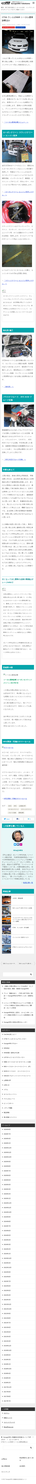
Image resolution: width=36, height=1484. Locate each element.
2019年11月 (7, 1345)
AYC (15, 806)
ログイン (6, 1413)
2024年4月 (7, 1240)
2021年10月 (7, 1309)
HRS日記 (7, 1048)
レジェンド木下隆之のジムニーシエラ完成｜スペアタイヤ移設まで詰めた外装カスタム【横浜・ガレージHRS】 (18, 1005)
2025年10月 (7, 1157)
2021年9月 (7, 1313)
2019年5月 (7, 1355)
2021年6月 (7, 1327)
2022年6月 (7, 1286)
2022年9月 (7, 1272)
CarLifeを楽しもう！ (10, 1034)
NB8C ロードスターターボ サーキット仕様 (17, 1062)
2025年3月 (7, 1189)
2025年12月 (7, 1148)
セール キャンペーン (8, 27)
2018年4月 (7, 1373)
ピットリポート (20, 27)
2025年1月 (7, 1198)
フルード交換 (12, 812)
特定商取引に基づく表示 (27, 1459)
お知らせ (6, 1085)
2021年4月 (7, 1336)
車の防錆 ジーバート (10, 1117)
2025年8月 (7, 1166)
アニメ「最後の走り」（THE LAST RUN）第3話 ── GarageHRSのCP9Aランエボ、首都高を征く (18, 995)
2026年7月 (7, 1134)
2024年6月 (7, 1230)
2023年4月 (7, 1263)
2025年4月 (7, 1184)
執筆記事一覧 (28, 883)
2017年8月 (7, 1396)
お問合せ (4, 1459)
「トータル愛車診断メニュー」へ (16, 122)
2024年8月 (7, 1221)
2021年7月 (7, 1322)
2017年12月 (7, 1387)
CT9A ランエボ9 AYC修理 (20, 927)
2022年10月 (7, 1267)
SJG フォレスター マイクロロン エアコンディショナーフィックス (10, 963)
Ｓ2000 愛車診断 (17, 898)
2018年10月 (7, 1369)
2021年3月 (7, 1341)
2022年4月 (7, 1295)
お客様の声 (22, 806)
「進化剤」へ (9, 387)
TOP (17, 1437)
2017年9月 (7, 1392)
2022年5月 (7, 1290)
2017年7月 (7, 1401)
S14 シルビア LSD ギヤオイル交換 (22, 908)
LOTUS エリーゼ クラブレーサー (14, 1057)
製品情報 (6, 1112)
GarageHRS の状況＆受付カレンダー (15, 1022)
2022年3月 (7, 1299)
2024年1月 (7, 1253)
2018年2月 (7, 1382)
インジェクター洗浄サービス (20, 937)
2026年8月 (7, 1129)
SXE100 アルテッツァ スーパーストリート (17, 1076)
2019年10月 (7, 1350)
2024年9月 (7, 1217)
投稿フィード (8, 1418)
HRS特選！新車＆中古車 (11, 1053)
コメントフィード (9, 1422)
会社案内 (22, 1466)
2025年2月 (7, 1194)
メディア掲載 (8, 1108)
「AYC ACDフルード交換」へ (15, 459)
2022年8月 (7, 1276)
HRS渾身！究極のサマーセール (15, 798)
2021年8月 (7, 1318)
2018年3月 (7, 1378)
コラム (6, 1089)
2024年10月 (7, 1212)
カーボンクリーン (13, 809)
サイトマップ (6, 1472)
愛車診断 (21, 812)
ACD (9, 806)
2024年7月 (7, 1226)
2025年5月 (7, 1180)
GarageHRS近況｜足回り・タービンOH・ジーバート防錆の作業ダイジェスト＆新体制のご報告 (18, 1015)
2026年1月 (7, 1143)
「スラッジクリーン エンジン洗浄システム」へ (18, 282)
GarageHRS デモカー (11, 1043)
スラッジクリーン (26, 809)
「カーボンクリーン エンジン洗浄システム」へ (18, 193)
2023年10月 (7, 1258)
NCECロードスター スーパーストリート (17, 1071)
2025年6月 (7, 1175)
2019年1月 (7, 1364)
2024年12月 (7, 1203)
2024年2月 (7, 1249)
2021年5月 (7, 1332)
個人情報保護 (6, 1466)
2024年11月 (7, 1207)
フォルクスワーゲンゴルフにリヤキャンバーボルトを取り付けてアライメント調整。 (22, 919)
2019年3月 (7, 1359)
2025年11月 (7, 1152)
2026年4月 (7, 1138)
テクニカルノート (9, 1099)
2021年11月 (7, 1304)
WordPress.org (8, 1427)
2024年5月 (7, 1235)
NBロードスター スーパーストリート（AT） (18, 1066)
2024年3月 (7, 1244)
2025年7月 (7, 1171)
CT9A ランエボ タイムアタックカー (22, 947)
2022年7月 (7, 1281)
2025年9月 (7, 1161)
